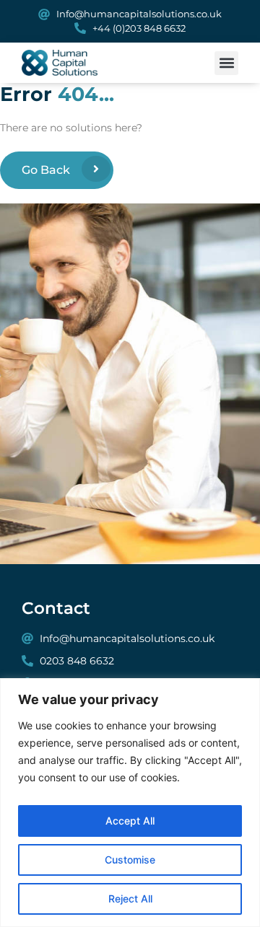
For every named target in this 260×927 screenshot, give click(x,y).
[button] (226, 63)
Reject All (130, 898)
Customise (130, 859)
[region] (130, 802)
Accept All (130, 820)
